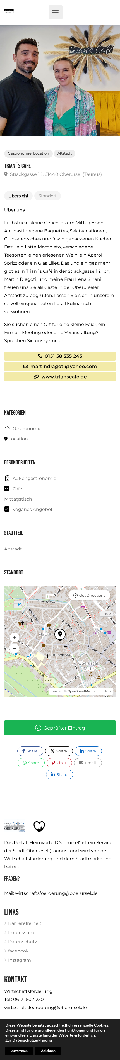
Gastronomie (20, 153)
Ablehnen (48, 1051)
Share (31, 751)
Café (17, 488)
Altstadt (64, 153)
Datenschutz (22, 941)
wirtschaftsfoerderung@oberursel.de (56, 893)
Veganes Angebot (33, 509)
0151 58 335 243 (63, 356)
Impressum (21, 932)
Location (41, 153)
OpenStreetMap (80, 691)
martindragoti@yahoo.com (63, 366)
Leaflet (56, 691)
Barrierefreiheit (25, 923)
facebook (18, 951)
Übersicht (18, 195)
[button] (14, 637)
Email (90, 763)
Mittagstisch (18, 499)
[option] (60, 80)
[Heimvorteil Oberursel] (9, 12)
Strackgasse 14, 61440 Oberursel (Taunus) (55, 174)
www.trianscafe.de (63, 376)
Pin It (61, 763)
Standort (48, 195)
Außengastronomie (34, 478)
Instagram (19, 960)
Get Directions (92, 595)
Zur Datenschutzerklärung (28, 1040)
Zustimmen (19, 1051)
